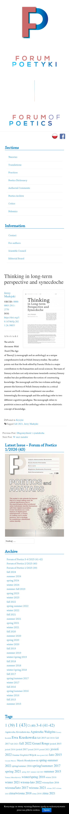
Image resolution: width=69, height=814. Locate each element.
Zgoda (47, 810)
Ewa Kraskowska (24, 737)
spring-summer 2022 (17, 606)
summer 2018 (14, 665)
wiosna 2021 (37, 787)
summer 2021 (14, 619)
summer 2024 (14, 576)
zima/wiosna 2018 (20, 793)
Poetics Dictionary (17, 180)
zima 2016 (37, 793)
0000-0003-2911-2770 (11, 305)
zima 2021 (48, 793)
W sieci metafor (20, 436)
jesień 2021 (44, 749)
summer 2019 (14, 653)
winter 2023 (13, 597)
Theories (12, 157)
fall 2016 (11, 687)
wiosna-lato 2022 (31, 782)
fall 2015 (11, 699)
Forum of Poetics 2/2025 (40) (22, 563)
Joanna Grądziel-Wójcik (24, 754)
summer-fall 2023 (16, 589)
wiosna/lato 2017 (16, 787)
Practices (13, 173)
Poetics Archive (16, 196)
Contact (12, 235)
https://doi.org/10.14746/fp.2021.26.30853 (11, 321)
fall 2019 (11, 649)
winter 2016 (13, 695)
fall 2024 (11, 572)
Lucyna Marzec (10, 761)
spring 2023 (13, 593)
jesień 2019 (33, 749)
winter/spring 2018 (17, 670)
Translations (14, 165)
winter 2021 (13, 627)
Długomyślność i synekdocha (30, 432)
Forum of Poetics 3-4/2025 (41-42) (25, 559)
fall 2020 (11, 631)
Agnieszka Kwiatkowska (17, 732)
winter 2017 (13, 683)
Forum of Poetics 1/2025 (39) (22, 568)
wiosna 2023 (51, 788)
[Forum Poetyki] (34, 22)
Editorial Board (16, 259)
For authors (14, 243)
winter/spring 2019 (17, 657)
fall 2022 (11, 602)
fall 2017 (11, 674)
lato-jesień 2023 (42, 755)
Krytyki (19, 420)
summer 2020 (14, 636)
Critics (11, 203)
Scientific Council (17, 251)
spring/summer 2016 (18, 691)
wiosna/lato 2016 (50, 782)
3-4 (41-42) (45, 725)
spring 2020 (13, 640)
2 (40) (32, 725)
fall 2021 (18, 423)
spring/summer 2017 (18, 678)
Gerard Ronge (40, 743)
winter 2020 (13, 644)
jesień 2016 (10, 749)
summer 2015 (14, 704)
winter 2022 (13, 610)
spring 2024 (13, 581)
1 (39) (10, 725)
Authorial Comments (19, 188)
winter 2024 (13, 585)
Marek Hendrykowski (28, 760)
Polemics (12, 211)
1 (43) (21, 725)
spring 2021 (13, 623)
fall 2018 (11, 661)
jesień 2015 (55, 743)
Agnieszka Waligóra (42, 732)
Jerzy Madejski (9, 294)
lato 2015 (55, 754)
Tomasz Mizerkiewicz (13, 777)
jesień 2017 (21, 749)
